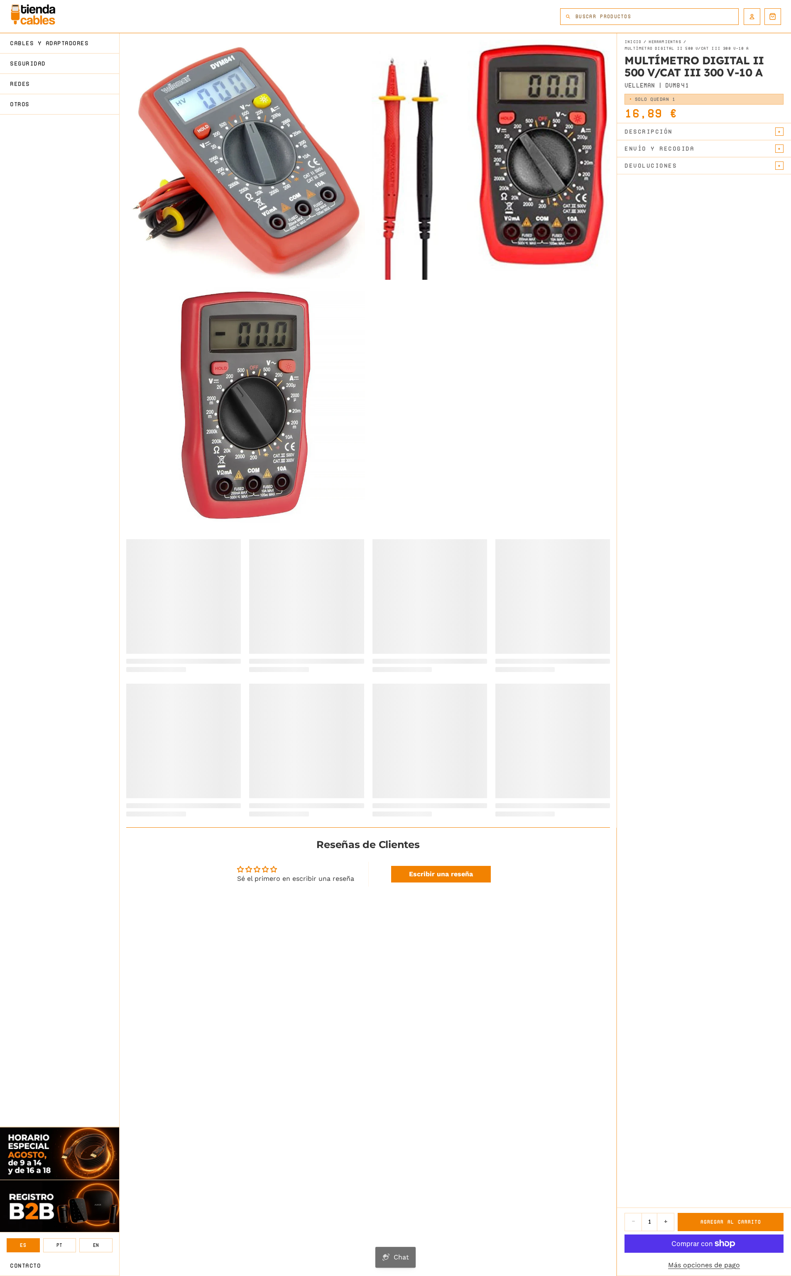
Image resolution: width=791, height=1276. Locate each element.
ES (23, 1245)
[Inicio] (33, 14)
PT (59, 1245)
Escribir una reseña (441, 874)
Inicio (632, 42)
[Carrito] (772, 16)
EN (96, 1245)
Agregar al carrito (730, 1222)
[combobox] (656, 16)
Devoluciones (650, 165)
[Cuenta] (752, 16)
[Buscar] (568, 16)
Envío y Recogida (659, 148)
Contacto (25, 1265)
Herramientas (665, 42)
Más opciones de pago (704, 1265)
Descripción (648, 131)
